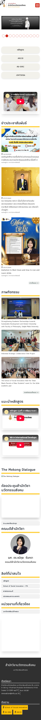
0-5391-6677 (12, 690)
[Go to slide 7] (24, 35)
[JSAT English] (20, 22)
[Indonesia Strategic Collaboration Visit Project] (20, 340)
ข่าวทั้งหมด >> (33, 283)
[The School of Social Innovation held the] (20, 367)
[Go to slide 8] (27, 35)
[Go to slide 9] (30, 35)
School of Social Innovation (15, 707)
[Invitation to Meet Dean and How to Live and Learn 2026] (20, 241)
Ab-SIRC (8, 712)
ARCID (19, 712)
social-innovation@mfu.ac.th (15, 692)
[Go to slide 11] (37, 35)
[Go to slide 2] (6, 35)
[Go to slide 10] (34, 35)
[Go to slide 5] (17, 35)
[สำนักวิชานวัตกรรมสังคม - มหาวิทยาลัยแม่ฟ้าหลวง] (18, 5)
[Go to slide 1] (3, 35)
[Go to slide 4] (13, 35)
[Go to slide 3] (10, 35)
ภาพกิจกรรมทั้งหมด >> (31, 392)
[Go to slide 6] (20, 35)
